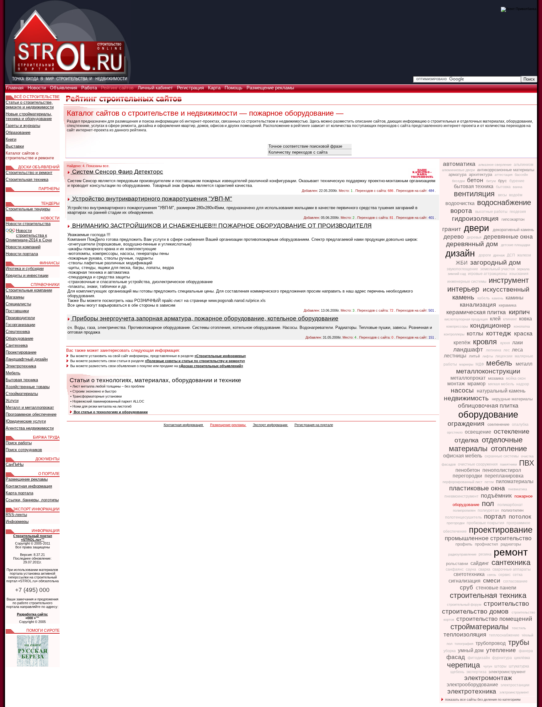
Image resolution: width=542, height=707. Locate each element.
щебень (457, 672)
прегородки (456, 523)
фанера (526, 651)
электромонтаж (488, 678)
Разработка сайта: (32, 614)
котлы (476, 333)
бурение (516, 181)
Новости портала (22, 253)
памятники (509, 464)
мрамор (477, 383)
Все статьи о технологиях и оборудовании (110, 412)
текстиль (519, 628)
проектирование (501, 530)
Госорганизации (20, 324)
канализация (478, 304)
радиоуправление (462, 554)
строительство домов (476, 611)
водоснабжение (504, 202)
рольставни (457, 563)
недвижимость (467, 398)
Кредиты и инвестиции (27, 275)
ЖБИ (462, 263)
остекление (511, 431)
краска (523, 333)
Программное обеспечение (31, 414)
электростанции (515, 685)
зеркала (523, 269)
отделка (467, 440)
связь (492, 575)
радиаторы (511, 544)
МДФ (480, 364)
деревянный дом (473, 244)
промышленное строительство (488, 538)
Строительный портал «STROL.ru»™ (32, 537)
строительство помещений (494, 618)
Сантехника (17, 345)
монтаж (456, 383)
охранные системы (502, 456)
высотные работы (491, 211)
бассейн (521, 175)
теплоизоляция (466, 634)
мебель (500, 363)
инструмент (509, 280)
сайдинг (480, 563)
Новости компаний (23, 247)
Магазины (15, 297)
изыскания (519, 274)
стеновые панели (496, 587)
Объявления (64, 87)
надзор (522, 384)
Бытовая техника (22, 379)
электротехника (472, 691)
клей (496, 318)
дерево (454, 236)
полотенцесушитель (464, 517)
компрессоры (457, 326)
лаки (517, 342)
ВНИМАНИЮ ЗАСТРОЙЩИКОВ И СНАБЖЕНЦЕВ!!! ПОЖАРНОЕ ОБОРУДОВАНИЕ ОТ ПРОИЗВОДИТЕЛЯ (221, 225)
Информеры (17, 521)
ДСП (511, 255)
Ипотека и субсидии (25, 268)
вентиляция (475, 193)
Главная (15, 87)
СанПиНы (15, 464)
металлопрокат (468, 378)
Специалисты (18, 304)
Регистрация (191, 87)
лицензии (504, 356)
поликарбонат (510, 505)
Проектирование (21, 352)
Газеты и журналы (23, 125)
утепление (502, 650)
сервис (505, 574)
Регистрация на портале (314, 425)
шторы (500, 666)
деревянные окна (508, 236)
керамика (507, 305)
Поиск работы (19, 443)
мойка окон (516, 378)
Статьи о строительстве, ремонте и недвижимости (30, 104)
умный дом (471, 650)
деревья (474, 237)
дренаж (499, 255)
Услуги (12, 400)
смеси (492, 580)
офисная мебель (463, 455)
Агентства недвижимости (30, 428)
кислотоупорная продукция (466, 319)
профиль (464, 544)
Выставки (15, 146)
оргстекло (455, 432)
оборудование (488, 414)
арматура (458, 174)
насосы (463, 390)
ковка (525, 318)
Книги (11, 139)
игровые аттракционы (488, 274)
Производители (20, 317)
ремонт (511, 552)
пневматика (517, 489)
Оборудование (19, 338)
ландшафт (469, 349)
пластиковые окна (478, 488)
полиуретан (489, 510)
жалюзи (524, 255)
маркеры (466, 364)
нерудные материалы (512, 399)
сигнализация (465, 580)
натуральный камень (501, 390)
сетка (518, 574)
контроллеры (454, 334)
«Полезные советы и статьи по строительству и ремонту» (195, 361)
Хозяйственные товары (28, 386)
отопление (509, 448)
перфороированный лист (463, 482)
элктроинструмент (514, 692)
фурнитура (502, 658)
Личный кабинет (156, 87)
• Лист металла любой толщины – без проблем (107, 386)
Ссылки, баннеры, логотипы (32, 500)
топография (464, 644)
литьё (475, 356)
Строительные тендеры (28, 209)
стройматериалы (480, 626)
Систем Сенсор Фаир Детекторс (117, 171)
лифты (488, 356)
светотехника (470, 574)
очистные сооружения (478, 464)
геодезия (518, 211)
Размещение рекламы (270, 87)
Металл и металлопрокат (30, 407)
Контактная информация (184, 425)
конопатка (522, 326)
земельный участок (498, 269)
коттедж (499, 333)
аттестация (504, 175)
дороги (485, 255)
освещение (478, 432)
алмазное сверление (495, 164)
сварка (484, 569)
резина (485, 554)
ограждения (467, 423)
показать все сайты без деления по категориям (482, 699)
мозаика (496, 378)
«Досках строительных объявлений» (211, 366)
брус (503, 180)
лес (507, 350)
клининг (510, 319)
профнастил (487, 544)
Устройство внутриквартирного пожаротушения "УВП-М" (151, 198)
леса (517, 349)
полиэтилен (512, 510)
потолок (520, 516)
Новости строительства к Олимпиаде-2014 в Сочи (29, 235)
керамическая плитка (476, 312)
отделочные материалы (486, 444)
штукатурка (519, 666)
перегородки (468, 475)
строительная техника (488, 595)
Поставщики (17, 311)
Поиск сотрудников (24, 449)
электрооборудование (473, 684)
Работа (89, 87)
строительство (506, 603)
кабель (484, 298)
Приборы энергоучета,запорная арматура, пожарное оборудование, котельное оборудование (204, 318)
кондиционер (491, 325)
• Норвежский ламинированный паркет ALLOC (107, 401)
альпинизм (523, 164)
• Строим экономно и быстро (93, 391)
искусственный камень (491, 293)
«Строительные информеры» (220, 356)
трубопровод (491, 643)
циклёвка (522, 658)
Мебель (13, 373)
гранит (452, 229)
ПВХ (526, 463)
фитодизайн (479, 658)
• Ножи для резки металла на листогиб (100, 406)
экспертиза (476, 672)
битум (491, 181)
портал (495, 516)
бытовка (504, 187)
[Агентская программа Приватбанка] (518, 9)
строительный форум (464, 604)
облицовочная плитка (488, 405)
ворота (462, 210)
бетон (476, 180)
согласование (515, 581)
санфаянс (455, 569)
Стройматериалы (22, 393)
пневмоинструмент (462, 496)
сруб (467, 587)
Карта (215, 87)
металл (524, 364)
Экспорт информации (270, 425)
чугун (488, 666)
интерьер (464, 289)
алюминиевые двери (459, 170)
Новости (37, 87)
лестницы (456, 355)
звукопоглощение (463, 269)
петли (490, 482)
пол (489, 503)
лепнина (494, 350)
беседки (459, 181)
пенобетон (468, 470)
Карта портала (19, 493)
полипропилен (464, 510)
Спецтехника (18, 331)
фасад (456, 657)
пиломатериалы (515, 481)
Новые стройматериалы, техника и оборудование (29, 116)
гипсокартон (513, 219)
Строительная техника (27, 179)
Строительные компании (29, 290)
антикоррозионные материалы (505, 169)
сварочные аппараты (511, 569)
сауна (471, 569)
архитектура (481, 174)
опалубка (520, 424)
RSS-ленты (16, 514)
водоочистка (460, 203)
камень (498, 298)
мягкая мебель (501, 384)
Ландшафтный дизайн (27, 359)
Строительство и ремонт (29, 172)
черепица (464, 665)
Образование (18, 132)
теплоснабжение (504, 635)
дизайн (461, 253)
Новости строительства (28, 223)
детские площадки (515, 245)
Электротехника (21, 366)
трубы (518, 642)
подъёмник (497, 495)
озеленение (499, 424)
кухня (505, 343)
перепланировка (504, 475)
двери (478, 228)
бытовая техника (474, 186)
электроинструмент (507, 671)
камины (514, 297)
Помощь (234, 87)
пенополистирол (501, 470)
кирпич (519, 312)
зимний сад (457, 274)
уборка (450, 651)
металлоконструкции (488, 371)
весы (503, 195)
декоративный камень (513, 229)
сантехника (511, 562)
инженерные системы (467, 281)
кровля (486, 341)
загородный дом (495, 262)
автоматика (460, 164)
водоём (515, 195)
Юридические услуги (26, 421)
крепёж (463, 342)
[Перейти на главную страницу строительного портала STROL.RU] (68, 82)
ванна (517, 187)
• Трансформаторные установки (96, 396)
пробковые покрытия (486, 523)
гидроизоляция (476, 218)
